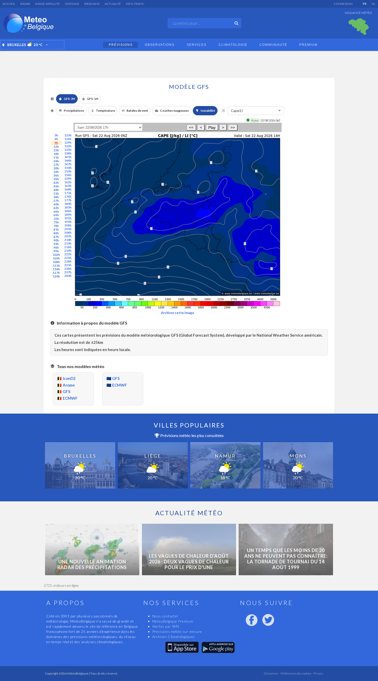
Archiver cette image (177, 313)
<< (191, 127)
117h (56, 272)
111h (56, 265)
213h (67, 243)
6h (56, 139)
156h (67, 175)
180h (67, 203)
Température (105, 110)
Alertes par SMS (165, 626)
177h (67, 200)
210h (67, 239)
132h (67, 146)
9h (56, 142)
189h (67, 214)
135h (67, 149)
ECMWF (70, 398)
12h (56, 146)
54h (56, 197)
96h (56, 247)
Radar (25, 4)
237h (67, 272)
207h (67, 236)
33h (56, 171)
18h (56, 153)
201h (67, 229)
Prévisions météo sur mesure (177, 631)
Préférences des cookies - (296, 673)
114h (56, 269)
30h (56, 168)
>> (232, 127)
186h (67, 211)
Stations (72, 4)
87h (56, 236)
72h (56, 218)
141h (67, 157)
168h (67, 189)
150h (67, 167)
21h (56, 157)
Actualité (113, 4)
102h (56, 254)
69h (56, 215)
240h (67, 275)
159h (67, 178)
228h (67, 261)
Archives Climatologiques (173, 636)
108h (56, 262)
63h (56, 207)
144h (67, 160)
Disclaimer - (272, 673)
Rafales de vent (137, 110)
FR (364, 4)
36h (56, 175)
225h (67, 257)
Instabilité (208, 110)
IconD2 (69, 378)
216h (67, 247)
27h (56, 164)
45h (56, 186)
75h (56, 222)
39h (56, 179)
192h (67, 218)
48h (56, 189)
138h (67, 153)
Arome (69, 385)
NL (373, 4)
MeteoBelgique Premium (172, 621)
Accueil (9, 4)
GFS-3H (69, 99)
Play (212, 127)
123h (67, 135)
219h (67, 250)
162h (67, 182)
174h (67, 196)
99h (56, 251)
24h (56, 161)
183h (67, 207)
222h (67, 254)
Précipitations (74, 110)
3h (56, 135)
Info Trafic (135, 4)
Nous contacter (165, 616)
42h (56, 182)
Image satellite (47, 4)
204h (67, 232)
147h (67, 164)
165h (67, 185)
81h (56, 229)
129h (67, 142)
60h (56, 204)
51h (56, 193)
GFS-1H (92, 99)
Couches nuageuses (174, 110)
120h (56, 276)
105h (56, 258)
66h (56, 211)
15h (56, 150)
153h (67, 171)
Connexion (343, 4)
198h (67, 225)
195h (67, 221)
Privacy (318, 673)
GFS (66, 391)
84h (56, 233)
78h (56, 226)
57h (56, 200)
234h (67, 268)
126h (67, 139)
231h (67, 265)
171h (67, 193)
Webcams (92, 4)
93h (56, 244)
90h (56, 240)
